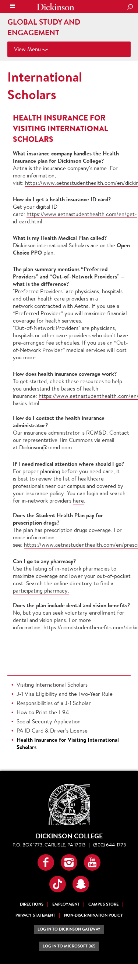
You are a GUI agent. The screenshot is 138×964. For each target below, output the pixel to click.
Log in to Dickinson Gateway (69, 929)
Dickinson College (55, 7)
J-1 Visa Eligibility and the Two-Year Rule (65, 693)
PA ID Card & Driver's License (52, 730)
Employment (65, 904)
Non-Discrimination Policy (93, 915)
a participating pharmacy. (63, 587)
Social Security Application (49, 721)
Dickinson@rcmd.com (45, 447)
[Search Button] (130, 7)
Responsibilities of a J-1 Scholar (54, 702)
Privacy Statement (35, 915)
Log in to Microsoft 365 (69, 946)
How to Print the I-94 (43, 712)
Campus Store (103, 904)
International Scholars (44, 85)
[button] (46, 862)
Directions (31, 904)
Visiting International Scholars (52, 684)
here (78, 500)
